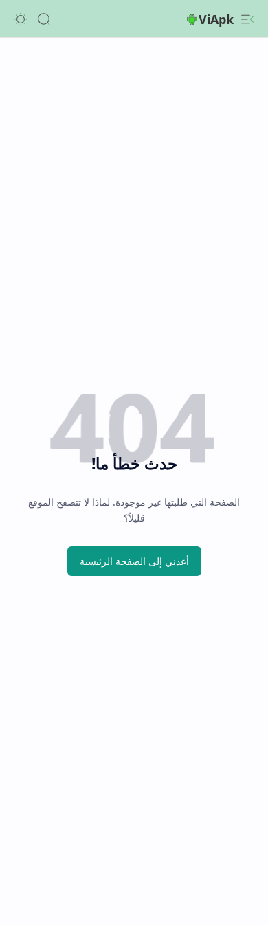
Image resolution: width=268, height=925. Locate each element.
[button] (247, 19)
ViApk (216, 19)
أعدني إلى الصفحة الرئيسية (134, 561)
